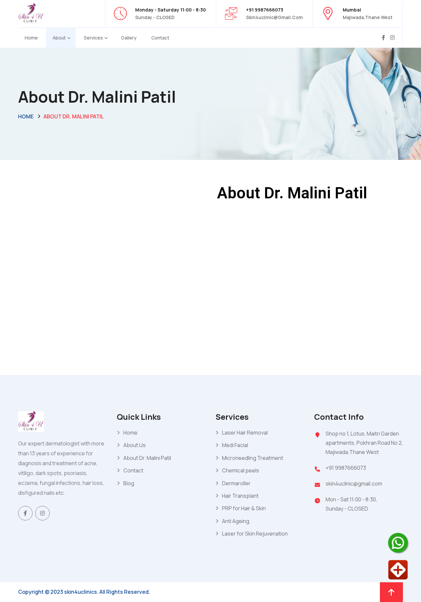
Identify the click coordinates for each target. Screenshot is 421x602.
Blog (128, 483)
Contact (160, 38)
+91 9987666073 (346, 467)
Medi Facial (235, 445)
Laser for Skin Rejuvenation (255, 533)
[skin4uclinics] (31, 13)
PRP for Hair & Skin (244, 508)
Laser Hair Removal (245, 432)
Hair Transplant (240, 495)
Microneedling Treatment (252, 458)
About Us (134, 445)
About (59, 38)
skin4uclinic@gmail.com (274, 17)
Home (31, 38)
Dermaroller (236, 483)
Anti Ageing (235, 521)
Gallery (128, 38)
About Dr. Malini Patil (147, 458)
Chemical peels (240, 470)
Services (93, 38)
